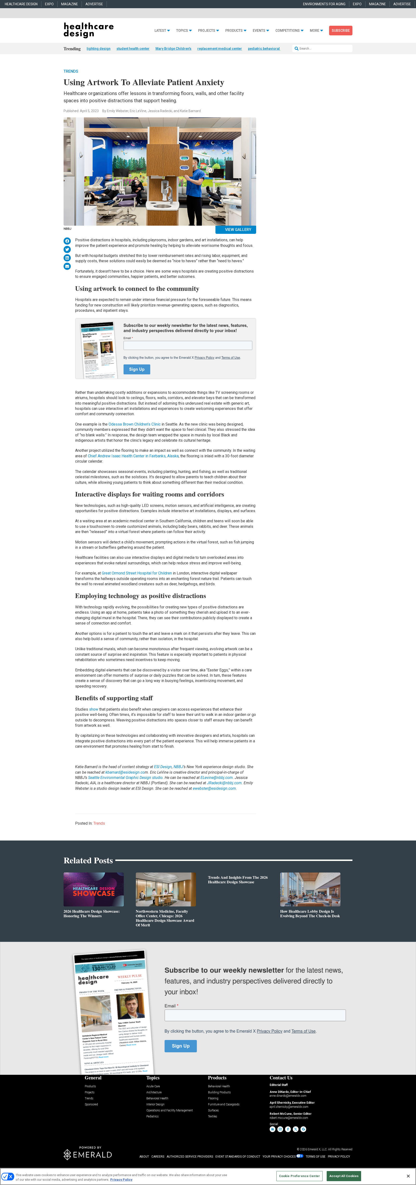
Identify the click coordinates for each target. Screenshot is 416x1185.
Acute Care (153, 1086)
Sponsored (91, 1104)
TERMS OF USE (315, 1156)
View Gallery (238, 229)
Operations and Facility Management (169, 1110)
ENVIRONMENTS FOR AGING (324, 4)
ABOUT (144, 1156)
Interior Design (155, 1104)
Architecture (154, 1092)
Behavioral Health (157, 1098)
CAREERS (157, 1156)
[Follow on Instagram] (280, 1129)
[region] (208, 1176)
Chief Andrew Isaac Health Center (116, 456)
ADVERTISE (94, 4)
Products (234, 30)
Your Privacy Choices (279, 1156)
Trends (71, 71)
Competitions (287, 30)
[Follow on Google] (303, 1129)
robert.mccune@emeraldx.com (289, 1118)
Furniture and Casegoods (224, 1104)
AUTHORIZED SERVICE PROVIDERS (190, 1156)
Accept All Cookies (343, 1176)
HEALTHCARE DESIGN (21, 4)
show (93, 709)
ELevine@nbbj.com (217, 777)
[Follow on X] (296, 1129)
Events (259, 30)
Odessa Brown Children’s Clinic (135, 424)
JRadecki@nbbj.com (224, 783)
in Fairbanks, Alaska (161, 456)
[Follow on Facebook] (288, 1129)
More (314, 30)
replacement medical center (219, 49)
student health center (133, 49)
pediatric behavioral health (269, 49)
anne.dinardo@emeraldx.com (288, 1095)
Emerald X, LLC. (317, 1149)
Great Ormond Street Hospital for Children (137, 573)
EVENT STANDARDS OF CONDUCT (237, 1156)
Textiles (212, 1116)
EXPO (49, 4)
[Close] (408, 1176)
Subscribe (341, 30)
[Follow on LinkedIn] (272, 1129)
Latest (160, 30)
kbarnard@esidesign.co (125, 772)
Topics (182, 30)
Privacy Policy (121, 1180)
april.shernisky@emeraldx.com (289, 1107)
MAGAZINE (69, 4)
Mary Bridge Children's (173, 49)
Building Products (219, 1092)
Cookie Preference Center (299, 1176)
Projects (206, 30)
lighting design (98, 49)
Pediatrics (152, 1116)
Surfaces (213, 1110)
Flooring (213, 1098)
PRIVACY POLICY (339, 1156)
